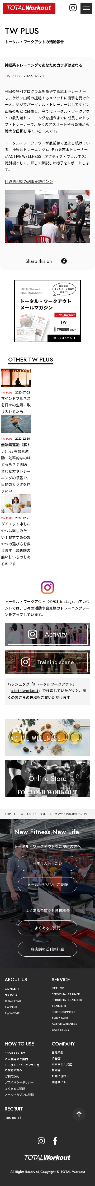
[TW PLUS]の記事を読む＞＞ (29, 181)
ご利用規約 (12, 1076)
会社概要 (57, 1052)
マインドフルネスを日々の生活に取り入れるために (16, 405)
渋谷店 (56, 1058)
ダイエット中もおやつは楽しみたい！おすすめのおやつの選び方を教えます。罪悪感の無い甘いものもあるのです (16, 543)
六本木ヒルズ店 (62, 1064)
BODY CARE (60, 1018)
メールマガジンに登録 (19, 1094)
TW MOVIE (12, 1013)
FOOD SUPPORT (63, 1012)
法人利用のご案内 (16, 1059)
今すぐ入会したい (47, 863)
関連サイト (59, 1082)
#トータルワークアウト (53, 684)
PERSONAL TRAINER (66, 994)
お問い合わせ (60, 1076)
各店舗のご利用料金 (47, 949)
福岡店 (56, 1070)
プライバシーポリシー (19, 1082)
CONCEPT (12, 988)
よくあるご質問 (47, 927)
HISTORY (11, 995)
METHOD (58, 988)
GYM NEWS (13, 1001)
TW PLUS (11, 1007)
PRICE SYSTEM (15, 1052)
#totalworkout (25, 690)
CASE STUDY (60, 1030)
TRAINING (59, 1006)
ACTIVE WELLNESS (64, 1024)
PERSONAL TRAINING (67, 1000)
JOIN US (10, 1118)
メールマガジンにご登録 (47, 884)
